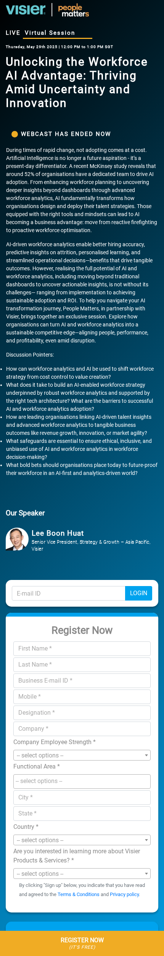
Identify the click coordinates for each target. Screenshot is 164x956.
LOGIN (138, 593)
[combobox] (82, 755)
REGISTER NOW (82, 943)
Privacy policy (124, 894)
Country (26, 826)
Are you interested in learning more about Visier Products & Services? (76, 856)
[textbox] (84, 781)
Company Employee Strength (54, 742)
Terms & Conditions (79, 894)
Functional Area (36, 766)
